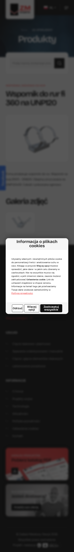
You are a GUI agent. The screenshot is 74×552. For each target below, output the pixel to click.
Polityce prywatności (22, 293)
